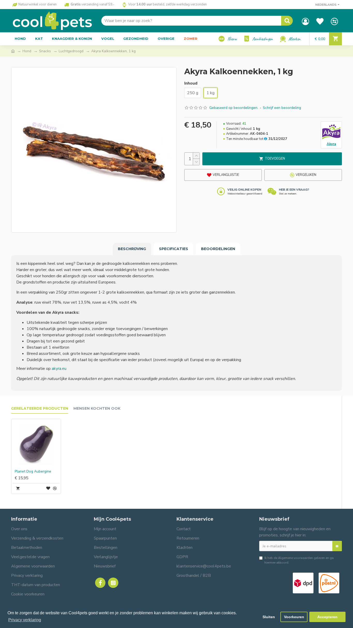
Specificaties (173, 248)
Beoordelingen (218, 248)
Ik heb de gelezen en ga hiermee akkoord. (299, 560)
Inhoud (190, 83)
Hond (26, 51)
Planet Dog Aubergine (33, 471)
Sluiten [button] (269, 617)
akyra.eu (59, 368)
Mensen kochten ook (96, 408)
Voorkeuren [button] (294, 617)
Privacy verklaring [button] (24, 620)
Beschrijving (132, 248)
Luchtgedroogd (71, 51)
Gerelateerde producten (39, 408)
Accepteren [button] (327, 617)
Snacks (45, 51)
